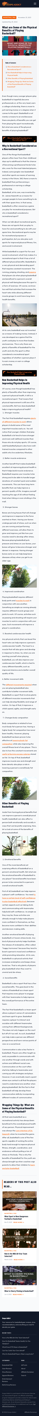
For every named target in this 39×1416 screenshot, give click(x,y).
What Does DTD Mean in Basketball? (14, 1347)
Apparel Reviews (8, 1375)
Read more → (18, 1222)
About (23, 1369)
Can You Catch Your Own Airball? (13, 1351)
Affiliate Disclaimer (27, 1372)
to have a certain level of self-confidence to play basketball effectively (19, 898)
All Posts (24, 1365)
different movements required (19, 684)
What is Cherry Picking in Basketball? (19, 1291)
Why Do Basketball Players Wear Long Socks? (18, 1354)
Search (23, 1375)
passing (32, 272)
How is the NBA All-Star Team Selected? (15, 1338)
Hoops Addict (6, 1318)
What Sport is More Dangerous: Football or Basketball (16, 1217)
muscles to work (22, 600)
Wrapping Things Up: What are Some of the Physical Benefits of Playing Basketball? (20, 84)
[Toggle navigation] (35, 3)
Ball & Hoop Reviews (9, 1385)
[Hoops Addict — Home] (11, 4)
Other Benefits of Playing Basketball (20, 78)
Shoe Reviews (7, 1372)
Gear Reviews (7, 1369)
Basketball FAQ (9, 17)
